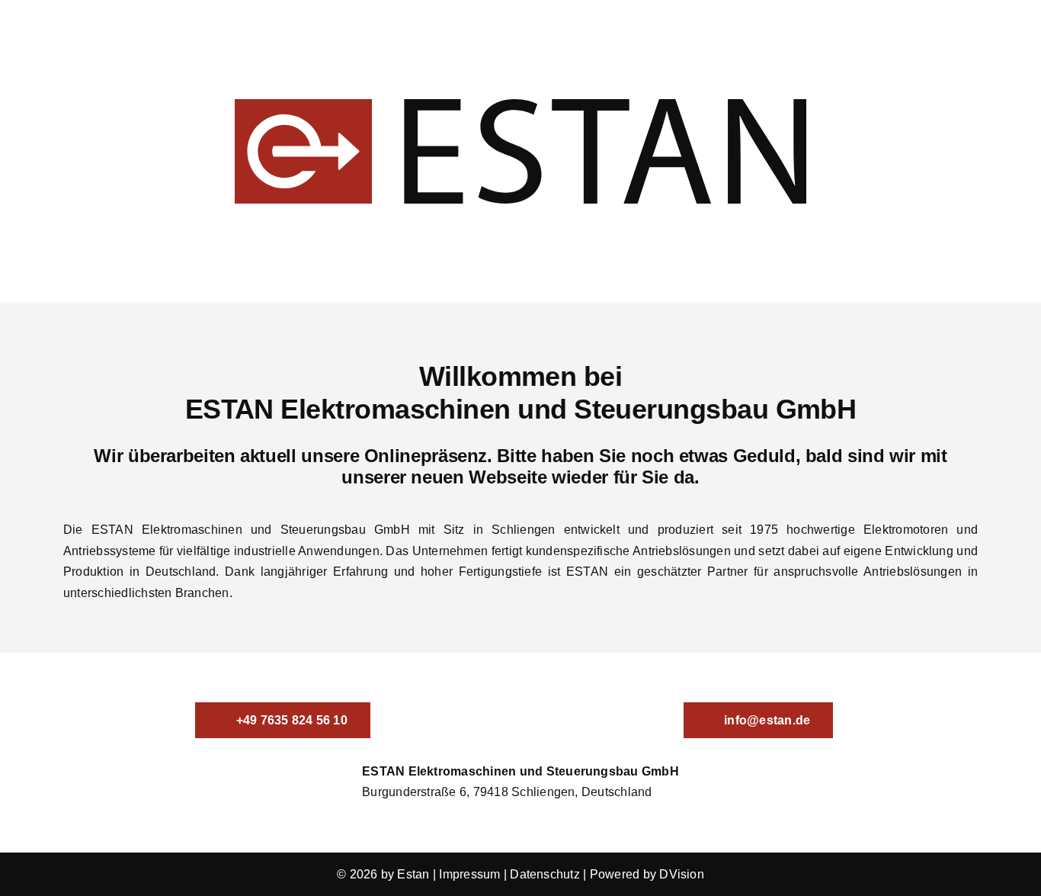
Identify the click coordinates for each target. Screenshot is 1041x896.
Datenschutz (545, 874)
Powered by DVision (647, 874)
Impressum (469, 874)
